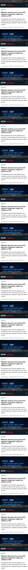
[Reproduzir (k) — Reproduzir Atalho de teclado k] (2, 568)
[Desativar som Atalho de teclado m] (8, 568)
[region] (14, 285)
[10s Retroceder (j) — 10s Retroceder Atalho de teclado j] (5, 568)
